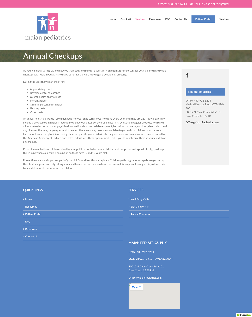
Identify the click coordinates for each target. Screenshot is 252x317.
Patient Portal (33, 214)
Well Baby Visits (140, 199)
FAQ (27, 221)
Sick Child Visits (140, 206)
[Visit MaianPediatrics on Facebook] (187, 75)
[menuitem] (115, 19)
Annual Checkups (140, 214)
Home (28, 199)
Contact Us (31, 236)
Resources (31, 206)
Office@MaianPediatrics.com (202, 122)
